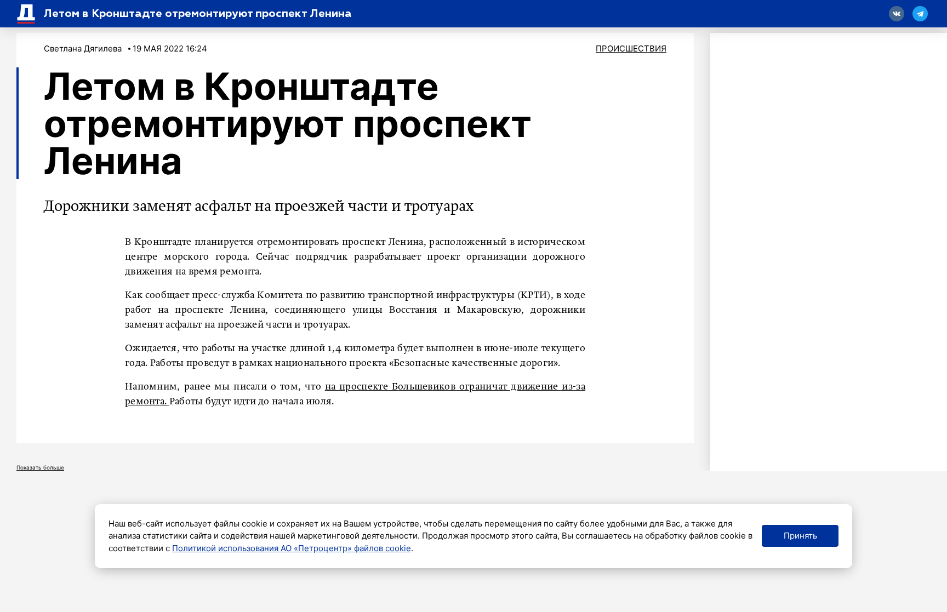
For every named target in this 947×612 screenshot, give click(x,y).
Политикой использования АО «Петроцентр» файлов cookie (291, 548)
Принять (800, 535)
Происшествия (631, 48)
